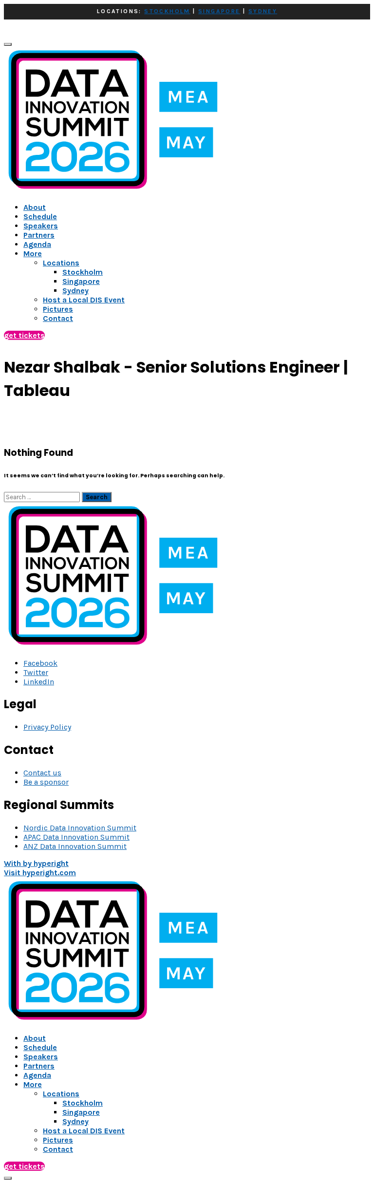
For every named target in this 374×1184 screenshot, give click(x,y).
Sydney (75, 1121)
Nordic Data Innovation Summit (79, 827)
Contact (58, 1149)
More (32, 253)
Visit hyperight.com (40, 872)
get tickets (24, 335)
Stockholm (82, 1103)
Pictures (58, 1140)
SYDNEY (262, 11)
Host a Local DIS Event (84, 1130)
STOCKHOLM (167, 11)
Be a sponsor (46, 782)
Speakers (40, 225)
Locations (61, 1093)
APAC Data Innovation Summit (76, 837)
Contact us (42, 772)
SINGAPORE (219, 11)
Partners (39, 235)
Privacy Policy (47, 727)
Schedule (40, 216)
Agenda (37, 244)
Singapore (81, 1112)
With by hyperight (36, 863)
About (34, 207)
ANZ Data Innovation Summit (75, 846)
